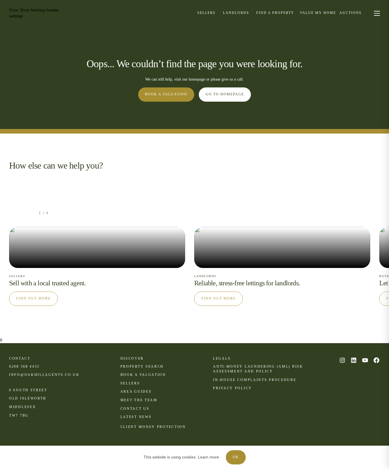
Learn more (208, 457)
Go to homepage (225, 94)
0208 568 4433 (24, 366)
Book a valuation (166, 94)
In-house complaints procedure (254, 380)
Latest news (136, 417)
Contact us (135, 409)
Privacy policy (232, 388)
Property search (142, 366)
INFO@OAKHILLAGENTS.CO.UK (44, 375)
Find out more (33, 298)
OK (236, 457)
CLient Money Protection (153, 427)
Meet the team (138, 400)
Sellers (130, 383)
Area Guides (136, 392)
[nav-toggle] (376, 13)
